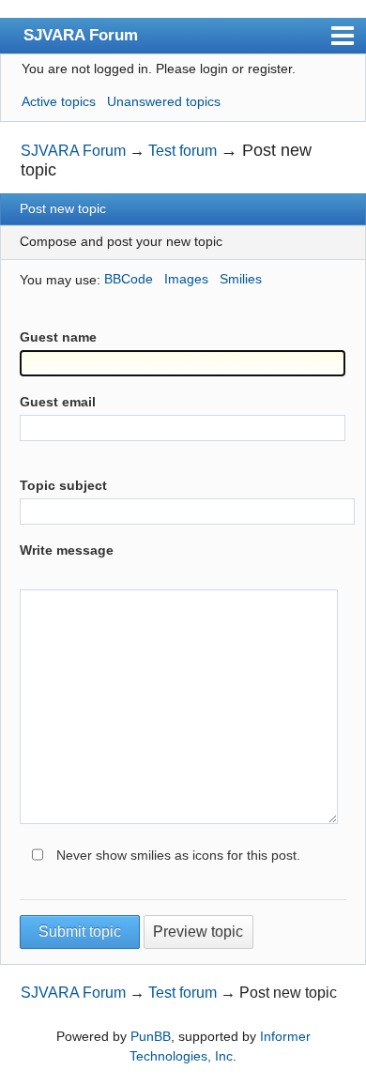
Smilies (241, 278)
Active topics (59, 101)
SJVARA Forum (80, 34)
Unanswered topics (164, 101)
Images (186, 278)
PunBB (150, 1036)
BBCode (128, 278)
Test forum (182, 151)
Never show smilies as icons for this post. (178, 855)
